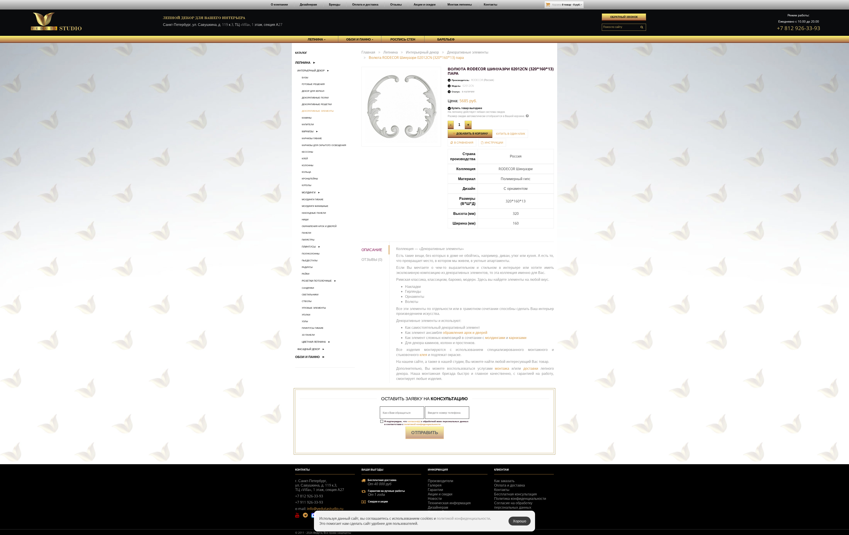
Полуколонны (310, 253)
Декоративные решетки (317, 104)
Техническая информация (449, 502)
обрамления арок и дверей (465, 332)
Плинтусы (309, 246)
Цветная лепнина (314, 341)
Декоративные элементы (318, 110)
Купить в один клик (510, 134)
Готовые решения (313, 84)
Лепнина (302, 62)
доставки (530, 368)
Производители (440, 480)
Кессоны (307, 151)
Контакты (490, 4)
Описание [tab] (371, 249)
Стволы (307, 301)
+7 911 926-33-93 (309, 502)
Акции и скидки (425, 4)
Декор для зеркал (313, 90)
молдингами (495, 337)
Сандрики (308, 287)
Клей (305, 158)
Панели (306, 232)
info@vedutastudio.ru (325, 508)
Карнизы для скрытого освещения (324, 145)
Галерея (435, 485)
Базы (305, 77)
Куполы (306, 185)
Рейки (305, 273)
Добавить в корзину (472, 133)
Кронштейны (310, 178)
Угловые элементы (314, 307)
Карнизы (308, 131)
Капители (308, 124)
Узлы (305, 321)
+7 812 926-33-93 (798, 28)
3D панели (308, 334)
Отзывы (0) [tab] (371, 259)
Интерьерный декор (311, 70)
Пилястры (308, 239)
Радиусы (307, 267)
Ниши (305, 219)
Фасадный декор (308, 349)
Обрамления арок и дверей (319, 226)
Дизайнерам (308, 4)
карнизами (517, 337)
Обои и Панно (307, 357)
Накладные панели (314, 212)
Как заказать (504, 480)
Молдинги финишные (315, 206)
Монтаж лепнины (459, 4)
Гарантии (435, 489)
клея (423, 354)
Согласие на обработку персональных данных (513, 505)
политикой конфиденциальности (422, 424)
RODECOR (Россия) (482, 80)
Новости (435, 498)
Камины (307, 117)
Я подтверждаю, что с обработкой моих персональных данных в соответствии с (426, 423)
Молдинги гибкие (312, 199)
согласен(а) (413, 421)
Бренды (334, 4)
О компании (279, 4)
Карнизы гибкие (312, 138)
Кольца (306, 171)
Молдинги (309, 192)
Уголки (306, 314)
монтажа (502, 368)
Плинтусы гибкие (312, 327)
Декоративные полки (315, 97)
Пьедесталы (309, 260)
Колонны (307, 165)
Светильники (310, 294)
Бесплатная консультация (515, 494)
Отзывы (396, 4)
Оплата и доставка (365, 4)
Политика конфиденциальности (520, 498)
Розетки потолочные (317, 280)
